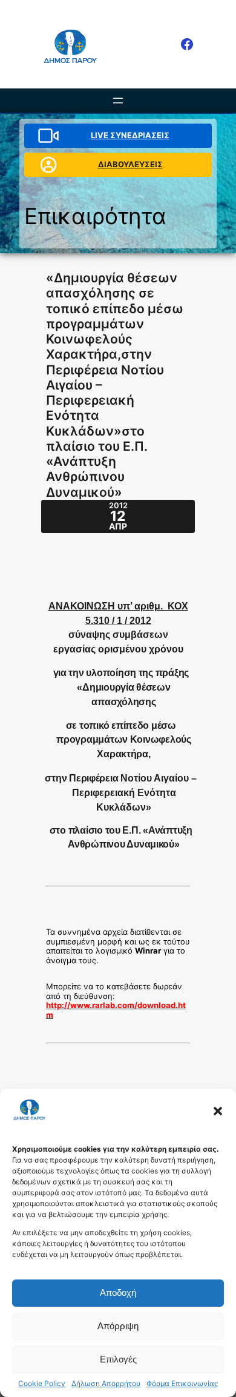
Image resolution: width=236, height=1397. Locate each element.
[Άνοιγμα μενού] (118, 100)
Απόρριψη (118, 1326)
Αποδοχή (118, 1292)
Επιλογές (118, 1359)
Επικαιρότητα (95, 216)
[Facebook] (187, 44)
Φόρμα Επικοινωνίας (182, 1383)
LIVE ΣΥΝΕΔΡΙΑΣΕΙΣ (130, 135)
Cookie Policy (41, 1383)
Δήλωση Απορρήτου (105, 1383)
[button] (218, 1111)
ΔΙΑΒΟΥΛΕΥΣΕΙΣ (130, 164)
